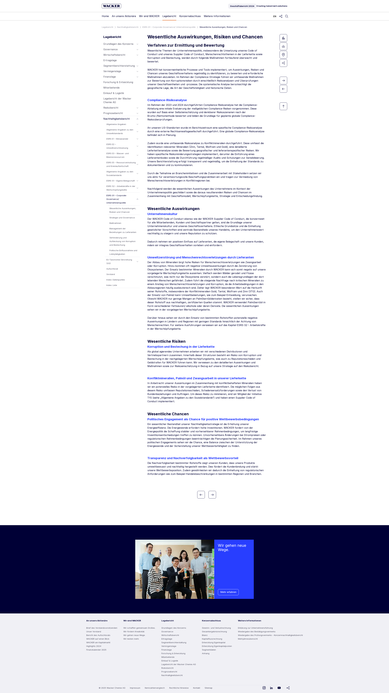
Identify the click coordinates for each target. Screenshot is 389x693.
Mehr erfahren (228, 592)
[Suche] (286, 16)
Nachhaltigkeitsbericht (127, 27)
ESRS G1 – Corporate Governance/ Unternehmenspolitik (169, 27)
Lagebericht (107, 27)
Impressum (135, 688)
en (274, 16)
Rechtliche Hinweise (179, 688)
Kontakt (196, 688)
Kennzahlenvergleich (155, 688)
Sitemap (208, 688)
